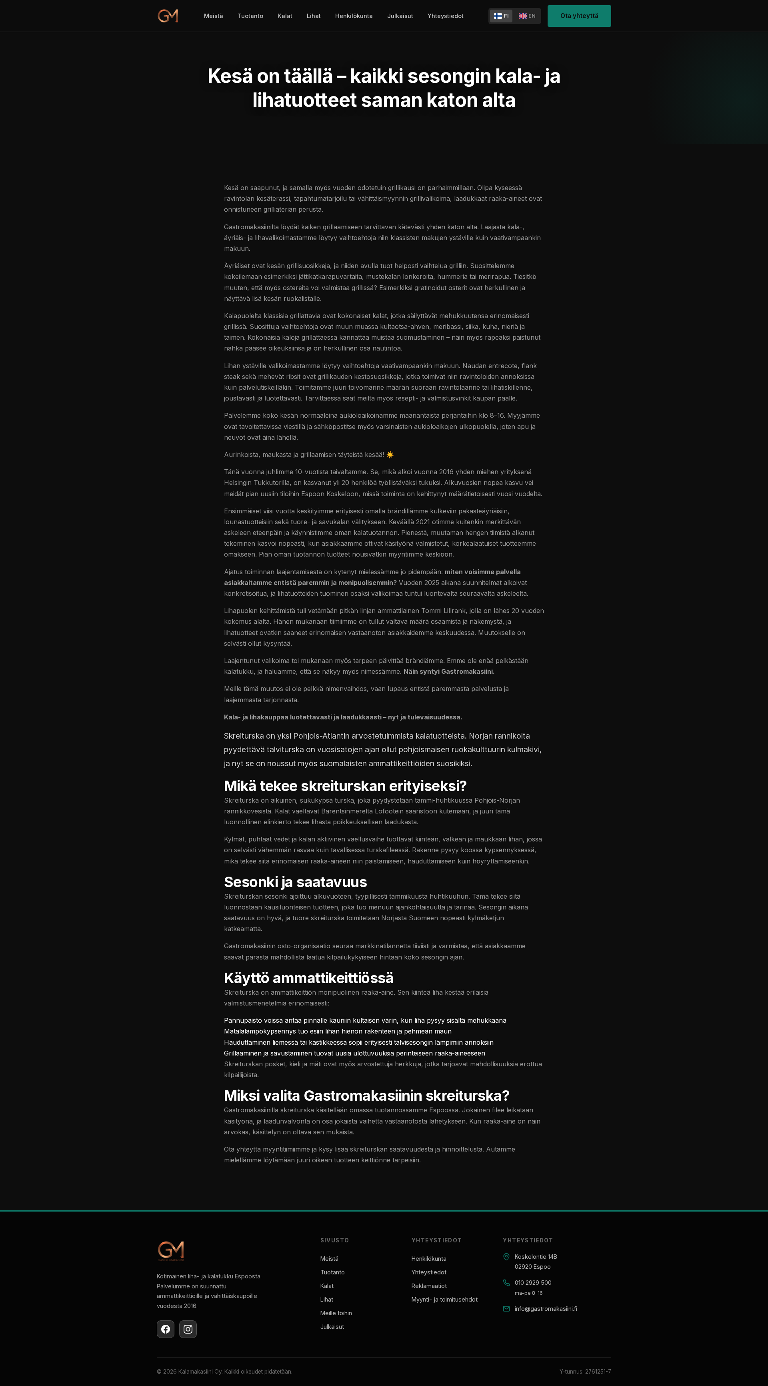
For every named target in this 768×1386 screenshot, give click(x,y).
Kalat (285, 15)
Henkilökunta (354, 15)
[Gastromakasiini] (168, 16)
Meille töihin (336, 1313)
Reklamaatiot (429, 1285)
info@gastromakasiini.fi (546, 1308)
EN (532, 16)
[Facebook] (165, 1329)
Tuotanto (250, 15)
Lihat (314, 15)
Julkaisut (400, 15)
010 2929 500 (533, 1282)
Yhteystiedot (446, 15)
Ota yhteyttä (579, 16)
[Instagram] (188, 1329)
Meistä (213, 15)
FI (506, 16)
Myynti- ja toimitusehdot (445, 1299)
